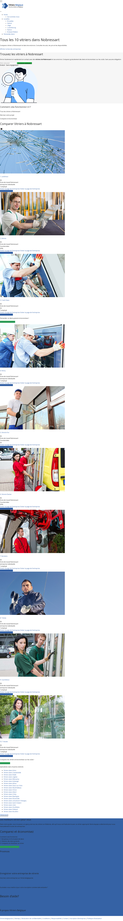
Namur (9, 30)
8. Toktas (3, 618)
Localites (7, 19)
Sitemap (17, 918)
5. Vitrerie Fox (4, 432)
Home (6, 15)
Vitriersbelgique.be (6, 918)
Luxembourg (11, 28)
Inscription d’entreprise (8, 884)
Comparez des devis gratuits (9, 847)
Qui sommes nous (13, 17)
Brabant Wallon (12, 32)
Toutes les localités (6, 869)
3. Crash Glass (4, 300)
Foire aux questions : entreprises (11, 904)
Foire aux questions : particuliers (11, 901)
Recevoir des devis (6, 882)
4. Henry (3, 371)
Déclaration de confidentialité (31, 918)
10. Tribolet (4, 742)
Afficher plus (4, 815)
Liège (9, 25)
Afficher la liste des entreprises (10, 49)
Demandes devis (9, 34)
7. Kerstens (3, 556)
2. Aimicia (3, 238)
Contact (2, 906)
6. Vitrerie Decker (6, 494)
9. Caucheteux (4, 680)
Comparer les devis (6, 191)
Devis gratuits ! (5, 763)
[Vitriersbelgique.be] (15, 9)
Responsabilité (56, 918)
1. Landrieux (4, 177)
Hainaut (2, 858)
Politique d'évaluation (94, 918)
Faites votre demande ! (7, 322)
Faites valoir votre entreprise (10, 891)
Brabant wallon (5, 867)
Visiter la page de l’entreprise (10, 189)
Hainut (9, 23)
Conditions (46, 918)
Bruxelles (10, 21)
